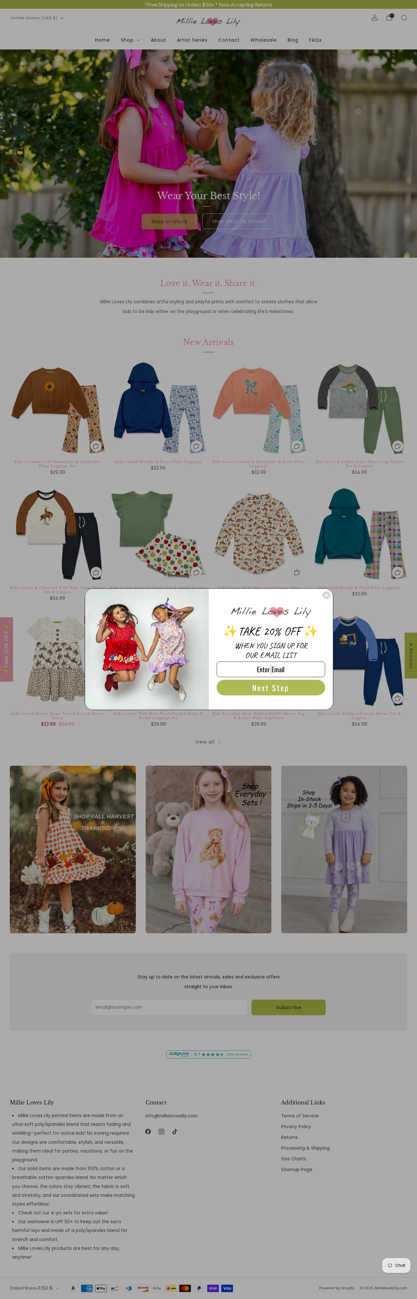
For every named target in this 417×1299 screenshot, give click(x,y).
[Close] (326, 595)
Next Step (270, 687)
